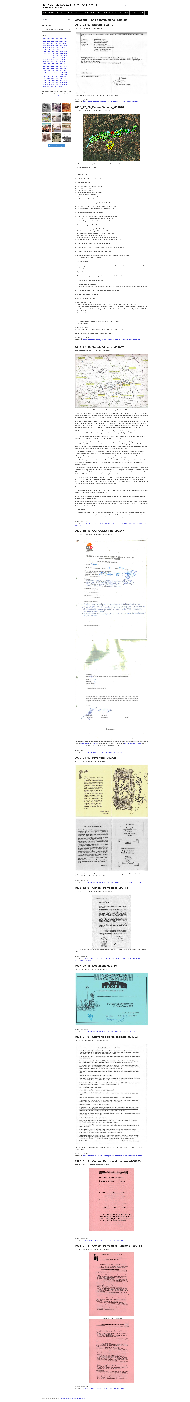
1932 (61, 70)
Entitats (94, 102)
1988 (53, 51)
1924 (44, 74)
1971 (48, 57)
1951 (57, 64)
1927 (57, 72)
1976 (53, 55)
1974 (61, 55)
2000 (53, 47)
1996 (44, 49)
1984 (44, 53)
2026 (44, 39)
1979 (65, 53)
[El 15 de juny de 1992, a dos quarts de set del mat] (56, 117)
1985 (65, 51)
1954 (44, 64)
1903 (64, 78)
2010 (60, 43)
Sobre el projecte (74, 12)
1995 (48, 49)
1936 (44, 70)
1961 (65, 60)
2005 (57, 45)
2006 (53, 45)
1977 (48, 55)
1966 (44, 60)
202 (60, 87)
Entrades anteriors (83, 1392)
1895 (44, 82)
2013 (48, 43)
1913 (61, 76)
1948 (44, 66)
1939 (57, 68)
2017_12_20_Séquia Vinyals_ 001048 (99, 107)
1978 (44, 55)
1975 (57, 55)
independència (84, 743)
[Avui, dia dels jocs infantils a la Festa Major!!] (56, 107)
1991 (65, 49)
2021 (65, 39)
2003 (65, 45)
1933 (57, 70)
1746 (56, 87)
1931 (65, 70)
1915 (57, 76)
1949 (65, 64)
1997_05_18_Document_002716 (96, 965)
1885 (53, 85)
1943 (65, 66)
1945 (57, 66)
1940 (53, 68)
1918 (44, 76)
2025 (48, 39)
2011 (56, 43)
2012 (53, 43)
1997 (65, 47)
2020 (44, 41)
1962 (61, 60)
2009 (64, 43)
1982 (53, 53)
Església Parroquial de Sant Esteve (124, 958)
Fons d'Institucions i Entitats (107, 102)
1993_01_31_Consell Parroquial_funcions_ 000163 (108, 1246)
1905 (56, 78)
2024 (53, 39)
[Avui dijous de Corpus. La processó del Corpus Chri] (56, 137)
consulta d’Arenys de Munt (132, 743)
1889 (65, 82)
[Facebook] (84, 1398)
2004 (61, 45)
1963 (57, 60)
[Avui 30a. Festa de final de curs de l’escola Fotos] (66, 127)
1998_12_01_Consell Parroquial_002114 (101, 888)
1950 (61, 64)
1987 (57, 51)
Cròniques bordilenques (57, 12)
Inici (44, 12)
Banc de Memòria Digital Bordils (97, 28)
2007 (48, 45)
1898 (57, 80)
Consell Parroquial (90, 958)
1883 (61, 85)
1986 (61, 51)
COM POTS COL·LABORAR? (120, 12)
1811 (48, 87)
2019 (48, 41)
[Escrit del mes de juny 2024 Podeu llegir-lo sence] (46, 137)
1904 (60, 78)
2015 (65, 41)
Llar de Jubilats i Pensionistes (127, 102)
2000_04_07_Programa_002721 (95, 757)
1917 (48, 76)
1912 (65, 76)
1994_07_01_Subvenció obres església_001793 (106, 1037)
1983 (48, 53)
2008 (44, 45)
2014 (44, 43)
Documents (87, 102)
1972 (44, 57)
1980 (61, 53)
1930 (44, 72)
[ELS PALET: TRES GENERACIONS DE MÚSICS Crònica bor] (66, 117)
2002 (44, 47)
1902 (44, 80)
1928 (53, 72)
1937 (65, 68)
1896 (65, 80)
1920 (61, 74)
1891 (57, 82)
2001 (48, 47)
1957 (57, 62)
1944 (61, 66)
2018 (53, 41)
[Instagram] (85, 1398)
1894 (48, 82)
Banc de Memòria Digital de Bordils (69, 4)
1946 (53, 66)
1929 (48, 72)
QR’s (141, 12)
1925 (65, 72)
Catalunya (95, 743)
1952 (53, 64)
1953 (48, 64)
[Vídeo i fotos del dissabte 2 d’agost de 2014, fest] (46, 117)
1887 (48, 85)
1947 (48, 66)
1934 (53, 70)
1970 (53, 57)
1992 (61, 49)
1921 (57, 74)
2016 (61, 41)
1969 (57, 57)
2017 (57, 41)
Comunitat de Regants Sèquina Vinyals (96, 340)
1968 (61, 57)
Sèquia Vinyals (79, 525)
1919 (65, 74)
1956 (61, 62)
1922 (53, 74)
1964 (53, 60)
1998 (61, 47)
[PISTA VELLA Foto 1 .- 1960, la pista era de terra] (46, 107)
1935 (48, 70)
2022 (61, 39)
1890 (61, 82)
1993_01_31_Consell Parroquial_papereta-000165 (108, 1161)
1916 (53, 76)
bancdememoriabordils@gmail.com (72, 1398)
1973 (65, 55)
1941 (48, 68)
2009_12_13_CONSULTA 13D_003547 (99, 531)
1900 (48, 80)
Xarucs (140, 882)
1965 (48, 60)
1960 (44, 62)
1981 (57, 53)
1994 (53, 49)
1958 (53, 62)
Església (94, 1156)
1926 (61, 72)
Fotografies (133, 340)
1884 (57, 85)
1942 (44, 68)
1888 (44, 85)
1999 (57, 47)
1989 (48, 51)
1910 (48, 78)
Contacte (134, 12)
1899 (53, 80)
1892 (53, 82)
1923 (48, 74)
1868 (65, 85)
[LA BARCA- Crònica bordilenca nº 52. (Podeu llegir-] (66, 137)
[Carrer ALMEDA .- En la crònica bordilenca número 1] (56, 127)
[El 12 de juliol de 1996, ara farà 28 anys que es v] (46, 127)
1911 (44, 78)
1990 (44, 51)
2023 (57, 39)
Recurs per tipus (117, 752)
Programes (121, 882)
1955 (65, 62)
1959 (48, 62)
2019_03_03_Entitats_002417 (94, 25)
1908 (52, 78)
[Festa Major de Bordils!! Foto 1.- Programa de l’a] (66, 107)
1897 (61, 80)
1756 (52, 87)
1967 (65, 57)
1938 (61, 68)
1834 (44, 87)
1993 (57, 49)
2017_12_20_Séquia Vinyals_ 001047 (99, 347)
